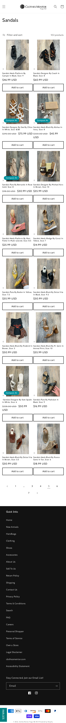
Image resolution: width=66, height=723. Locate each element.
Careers (10, 624)
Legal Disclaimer (14, 652)
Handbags (11, 533)
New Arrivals (12, 527)
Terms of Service (14, 638)
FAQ (8, 617)
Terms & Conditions (16, 603)
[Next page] (37, 493)
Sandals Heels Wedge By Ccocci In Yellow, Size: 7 (48, 239)
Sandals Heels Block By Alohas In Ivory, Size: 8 (47, 128)
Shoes (9, 547)
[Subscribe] (56, 686)
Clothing (10, 540)
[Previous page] (7, 486)
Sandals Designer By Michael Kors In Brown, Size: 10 (48, 185)
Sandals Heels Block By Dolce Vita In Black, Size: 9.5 (48, 293)
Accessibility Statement (18, 666)
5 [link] (49, 486)
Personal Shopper (15, 631)
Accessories (12, 554)
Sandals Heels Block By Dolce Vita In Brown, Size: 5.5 (17, 458)
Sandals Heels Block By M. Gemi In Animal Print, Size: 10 (48, 347)
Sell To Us (11, 568)
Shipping (10, 582)
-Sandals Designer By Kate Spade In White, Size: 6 (17, 400)
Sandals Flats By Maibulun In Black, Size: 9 (46, 400)
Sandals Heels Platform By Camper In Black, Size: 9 (14, 74)
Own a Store (12, 645)
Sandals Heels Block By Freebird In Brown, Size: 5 (17, 347)
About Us (11, 561)
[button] (3, 6)
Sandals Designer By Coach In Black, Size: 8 (46, 74)
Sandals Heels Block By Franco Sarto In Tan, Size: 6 (46, 458)
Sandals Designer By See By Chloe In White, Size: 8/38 (17, 128)
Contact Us (11, 589)
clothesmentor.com (15, 659)
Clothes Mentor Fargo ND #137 (29, 722)
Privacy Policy (13, 596)
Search (9, 610)
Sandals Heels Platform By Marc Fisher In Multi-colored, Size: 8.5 (16, 239)
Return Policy (12, 575)
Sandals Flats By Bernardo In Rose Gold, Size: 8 (17, 185)
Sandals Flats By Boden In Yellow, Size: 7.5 (17, 293)
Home (9, 520)
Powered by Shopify (46, 722)
